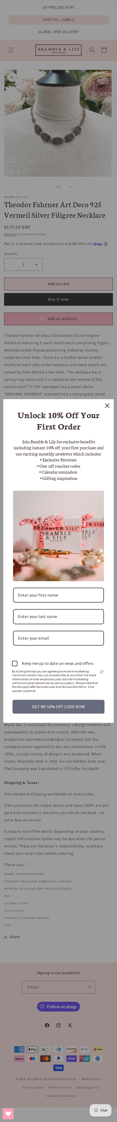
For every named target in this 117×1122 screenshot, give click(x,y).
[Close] (107, 405)
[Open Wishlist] (8, 1113)
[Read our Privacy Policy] (101, 672)
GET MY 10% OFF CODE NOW (58, 706)
